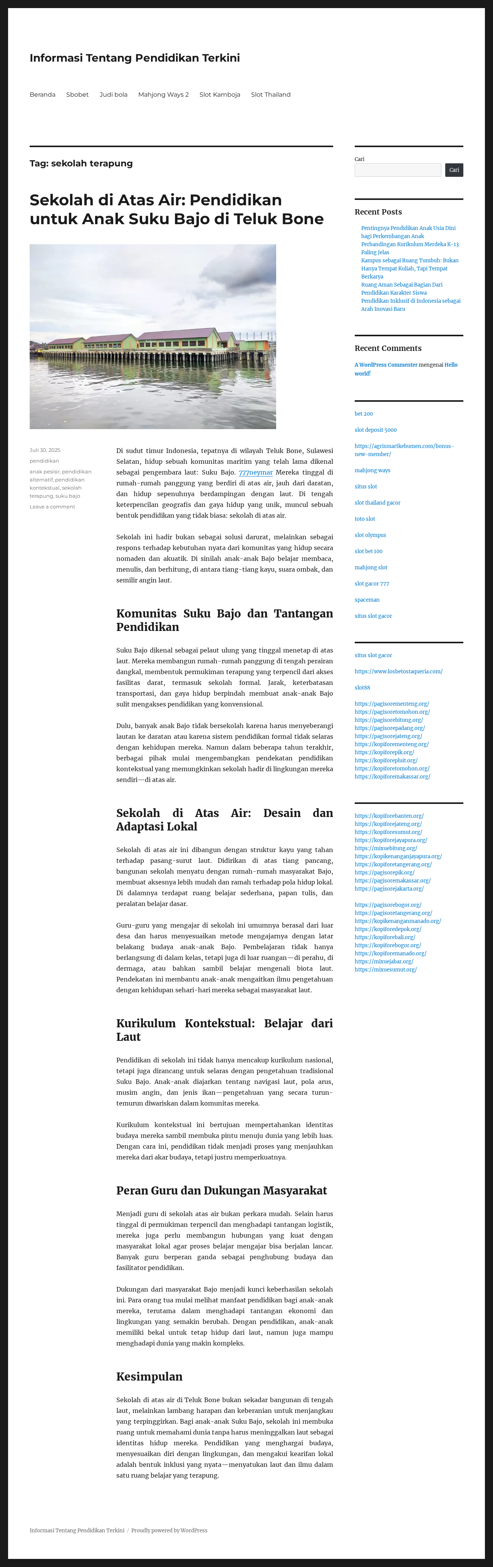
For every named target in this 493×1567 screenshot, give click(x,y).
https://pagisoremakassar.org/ (393, 880)
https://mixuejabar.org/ (384, 961)
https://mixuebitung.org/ (386, 848)
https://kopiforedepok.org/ (388, 929)
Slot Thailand (271, 94)
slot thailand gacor (378, 503)
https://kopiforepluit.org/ (386, 760)
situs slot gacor (373, 616)
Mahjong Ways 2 (163, 94)
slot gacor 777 (372, 583)
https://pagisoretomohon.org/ (392, 712)
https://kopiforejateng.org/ (388, 824)
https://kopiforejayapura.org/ (391, 840)
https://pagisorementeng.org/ (392, 704)
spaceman (367, 600)
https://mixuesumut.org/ (386, 969)
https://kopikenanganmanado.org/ (398, 921)
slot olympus (370, 535)
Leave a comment (52, 506)
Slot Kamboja (220, 94)
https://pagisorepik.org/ (385, 872)
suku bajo (67, 496)
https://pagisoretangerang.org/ (394, 913)
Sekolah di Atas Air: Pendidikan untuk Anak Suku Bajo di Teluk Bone (177, 209)
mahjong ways (373, 470)
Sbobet (77, 94)
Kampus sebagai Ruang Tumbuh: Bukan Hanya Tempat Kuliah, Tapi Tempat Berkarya (410, 268)
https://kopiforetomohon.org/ (392, 768)
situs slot (366, 486)
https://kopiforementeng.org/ (392, 744)
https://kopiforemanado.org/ (391, 953)
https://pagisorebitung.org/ (389, 720)
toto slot (365, 519)
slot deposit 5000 (376, 430)
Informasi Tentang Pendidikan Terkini (135, 57)
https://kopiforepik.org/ (384, 752)
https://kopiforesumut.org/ (389, 832)
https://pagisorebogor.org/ (388, 905)
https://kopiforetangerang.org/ (393, 864)
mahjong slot (371, 567)
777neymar (256, 472)
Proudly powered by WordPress (169, 1530)
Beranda (42, 94)
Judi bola (113, 94)
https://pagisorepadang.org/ (390, 728)
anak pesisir (45, 471)
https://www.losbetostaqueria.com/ (399, 671)
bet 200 (364, 414)
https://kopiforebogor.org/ (388, 945)
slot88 (362, 688)
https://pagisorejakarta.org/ (389, 889)
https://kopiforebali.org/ (385, 937)
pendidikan (44, 461)
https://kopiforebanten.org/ (389, 816)
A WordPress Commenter (386, 365)
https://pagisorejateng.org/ (389, 736)
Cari (359, 159)
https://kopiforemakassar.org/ (393, 776)
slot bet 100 (368, 551)
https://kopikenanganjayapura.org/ (398, 856)
